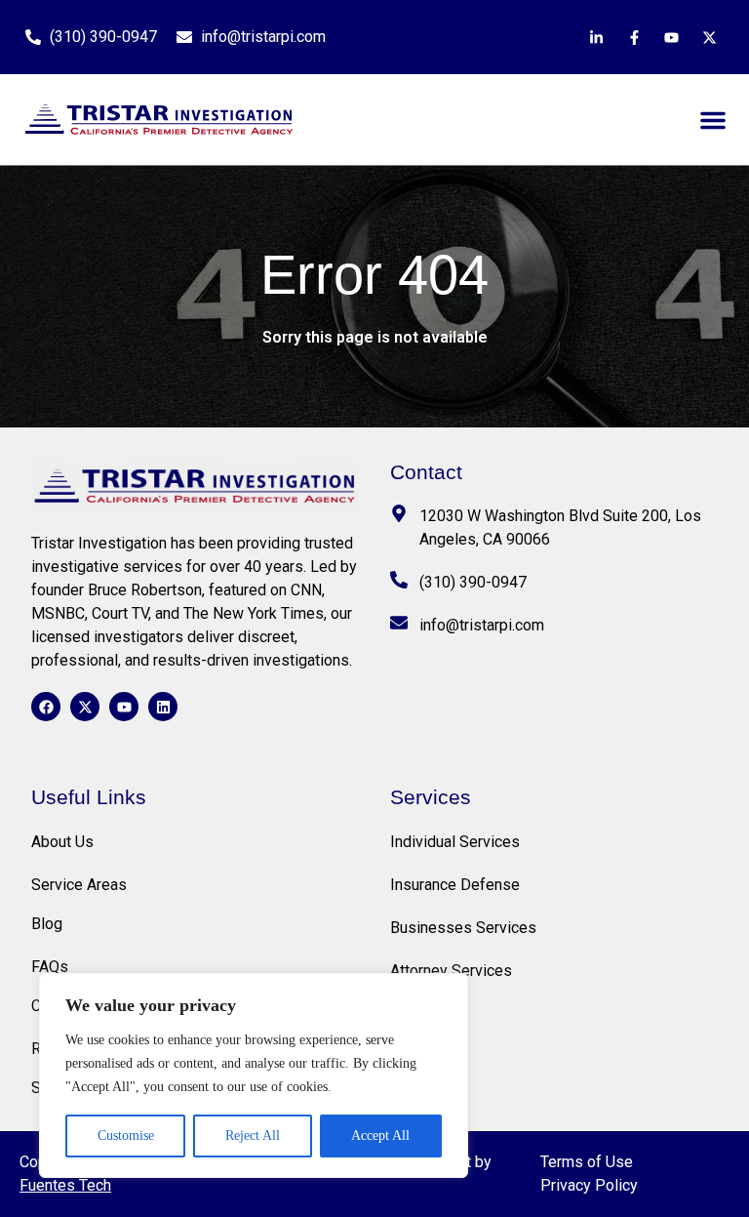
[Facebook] (45, 706)
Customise (126, 1135)
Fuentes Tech (65, 1185)
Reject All (252, 1135)
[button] (712, 120)
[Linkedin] (162, 706)
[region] (253, 1075)
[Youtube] (123, 706)
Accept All (380, 1135)
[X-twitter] (84, 706)
